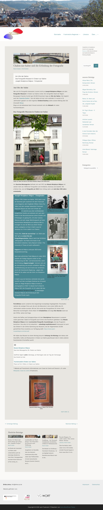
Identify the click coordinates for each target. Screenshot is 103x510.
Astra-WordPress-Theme (67, 507)
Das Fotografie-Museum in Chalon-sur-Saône (30, 79)
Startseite (57, 34)
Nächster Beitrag (71, 424)
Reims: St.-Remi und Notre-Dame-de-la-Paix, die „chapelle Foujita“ (15, 441)
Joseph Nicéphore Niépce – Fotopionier (28, 81)
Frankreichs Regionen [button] (71, 34)
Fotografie (18, 211)
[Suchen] (96, 66)
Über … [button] (94, 34)
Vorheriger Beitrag (11, 424)
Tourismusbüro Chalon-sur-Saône (25, 362)
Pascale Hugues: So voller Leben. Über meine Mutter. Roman (66, 438)
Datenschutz (96, 484)
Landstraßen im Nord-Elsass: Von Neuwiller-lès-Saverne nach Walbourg (32, 442)
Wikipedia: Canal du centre (21, 370)
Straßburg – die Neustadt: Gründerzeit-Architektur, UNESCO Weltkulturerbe (49, 441)
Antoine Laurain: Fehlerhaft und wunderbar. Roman (88, 122)
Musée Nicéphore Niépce (22, 348)
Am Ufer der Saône (21, 76)
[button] (79, 34)
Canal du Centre (24, 98)
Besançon (84, 51)
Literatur (86, 34)
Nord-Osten (17, 69)
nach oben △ (65, 299)
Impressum (86, 484)
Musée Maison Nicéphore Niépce (25, 290)
